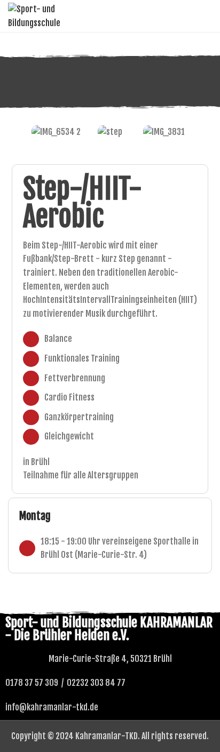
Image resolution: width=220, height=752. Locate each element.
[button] (18, 132)
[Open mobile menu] (207, 16)
